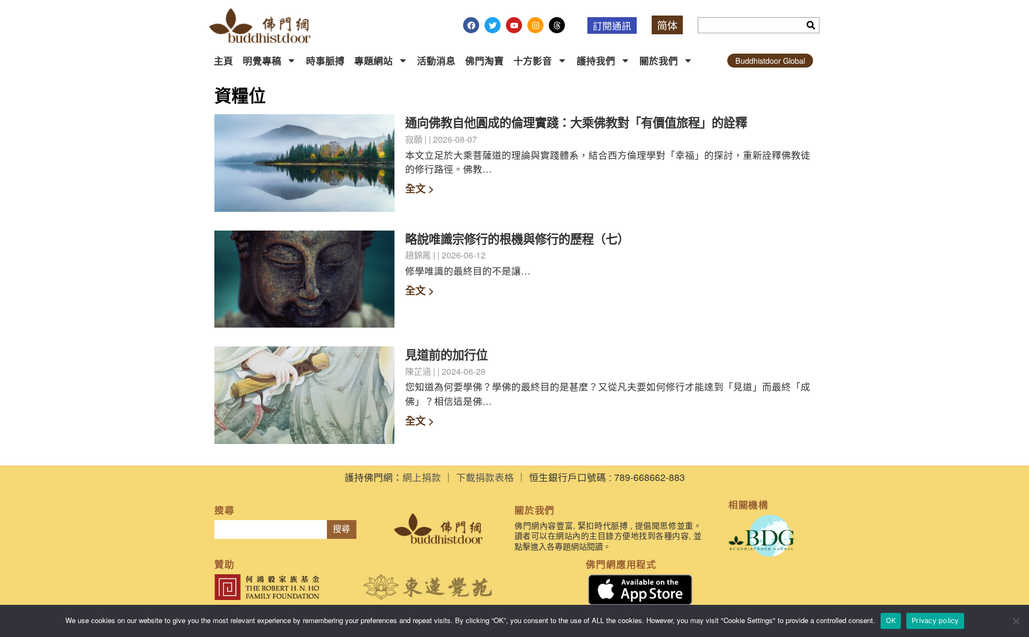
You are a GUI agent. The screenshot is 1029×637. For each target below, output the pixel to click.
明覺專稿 (262, 60)
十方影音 (532, 60)
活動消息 (436, 60)
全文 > (419, 188)
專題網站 (373, 60)
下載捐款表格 (485, 477)
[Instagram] (535, 25)
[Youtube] (514, 25)
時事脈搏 (325, 60)
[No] (1015, 621)
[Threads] (557, 25)
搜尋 (341, 529)
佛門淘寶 (484, 60)
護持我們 (596, 60)
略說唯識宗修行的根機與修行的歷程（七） (517, 238)
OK (891, 620)
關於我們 (658, 60)
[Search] (811, 25)
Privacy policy (935, 620)
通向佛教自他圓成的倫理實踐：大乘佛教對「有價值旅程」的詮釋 (576, 122)
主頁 (223, 60)
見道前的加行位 (446, 354)
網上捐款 (421, 477)
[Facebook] (471, 25)
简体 (667, 25)
